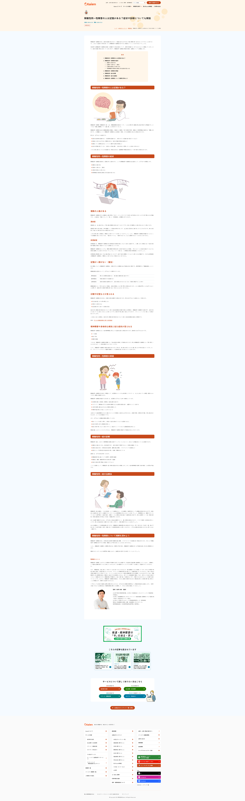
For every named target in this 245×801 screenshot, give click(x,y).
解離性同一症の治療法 (110, 76)
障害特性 (130, 28)
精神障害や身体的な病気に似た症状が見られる (117, 68)
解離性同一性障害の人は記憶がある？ (114, 58)
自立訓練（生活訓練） (131, 689)
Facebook (143, 781)
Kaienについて (89, 731)
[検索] (145, 3)
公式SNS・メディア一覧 (143, 785)
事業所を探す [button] (136, 6)
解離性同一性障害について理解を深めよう (115, 78)
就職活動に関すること (119, 743)
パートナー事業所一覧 (90, 772)
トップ (115, 28)
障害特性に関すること (119, 749)
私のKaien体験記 (147, 6)
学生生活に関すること (119, 760)
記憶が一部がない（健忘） (112, 64)
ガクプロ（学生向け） (131, 696)
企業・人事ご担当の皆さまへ (112, 2)
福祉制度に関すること (119, 756)
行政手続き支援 (116, 778)
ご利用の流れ (157, 6)
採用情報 (129, 2)
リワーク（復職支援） (106, 696)
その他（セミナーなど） (119, 767)
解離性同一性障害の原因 (110, 71)
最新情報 (114, 731)
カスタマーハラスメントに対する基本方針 (107, 794)
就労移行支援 (104, 689)
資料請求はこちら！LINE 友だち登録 (146, 757)
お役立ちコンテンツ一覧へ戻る (123, 708)
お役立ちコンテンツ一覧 (119, 739)
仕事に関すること (118, 746)
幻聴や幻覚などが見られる (112, 66)
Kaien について (118, 6)
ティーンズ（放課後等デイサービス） (95, 758)
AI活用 (115, 770)
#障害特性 (87, 25)
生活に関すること (118, 753)
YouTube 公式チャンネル (147, 761)
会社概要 (140, 746)
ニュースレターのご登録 (147, 765)
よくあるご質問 (122, 2)
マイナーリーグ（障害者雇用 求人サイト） (93, 762)
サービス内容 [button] (127, 6)
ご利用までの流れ (89, 775)
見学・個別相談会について (118, 782)
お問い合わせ (141, 739)
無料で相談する (153, 2)
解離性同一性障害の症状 (110, 60)
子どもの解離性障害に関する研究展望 (103, 320)
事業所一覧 (88, 768)
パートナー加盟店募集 (143, 735)
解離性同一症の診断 (109, 73)
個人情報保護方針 (88, 794)
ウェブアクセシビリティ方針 (145, 750)
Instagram (143, 777)
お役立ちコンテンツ (122, 28)
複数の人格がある (110, 62)
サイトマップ (125, 794)
